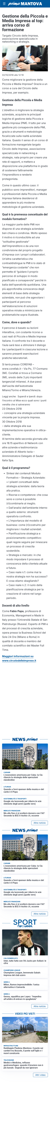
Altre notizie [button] (40, 822)
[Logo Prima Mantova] (25, 4)
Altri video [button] (40, 1075)
